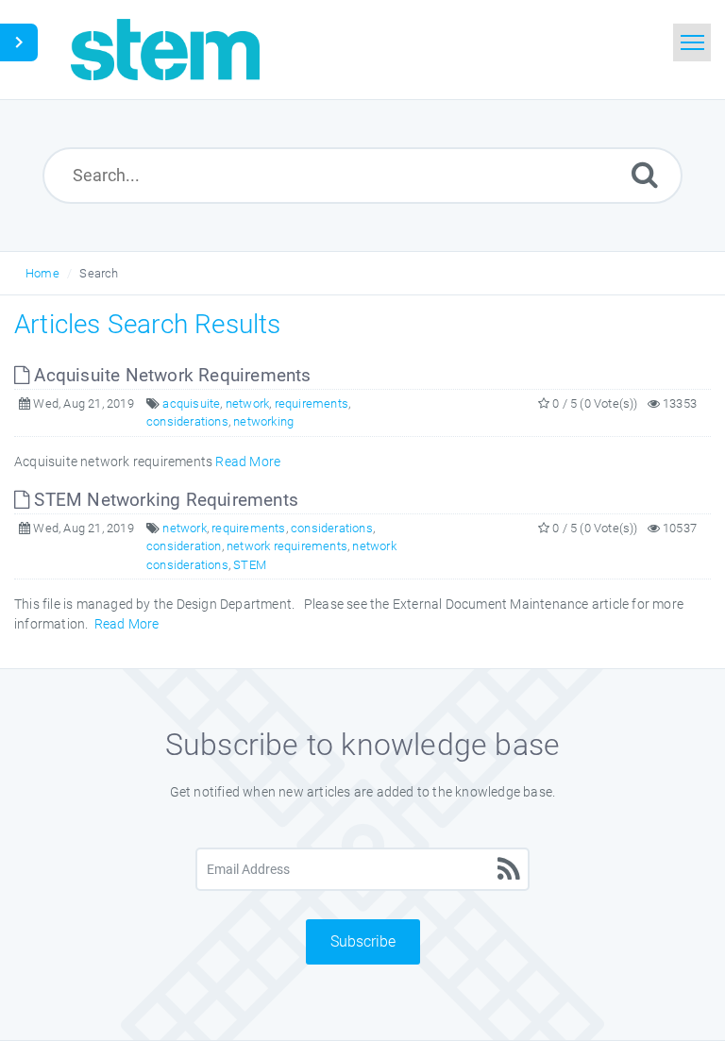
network (247, 403)
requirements (311, 403)
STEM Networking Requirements (163, 500)
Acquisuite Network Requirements (170, 375)
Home (42, 273)
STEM (249, 565)
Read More (247, 461)
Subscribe (363, 941)
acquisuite (191, 403)
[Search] (645, 174)
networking (263, 421)
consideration (184, 546)
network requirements (287, 546)
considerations (187, 421)
